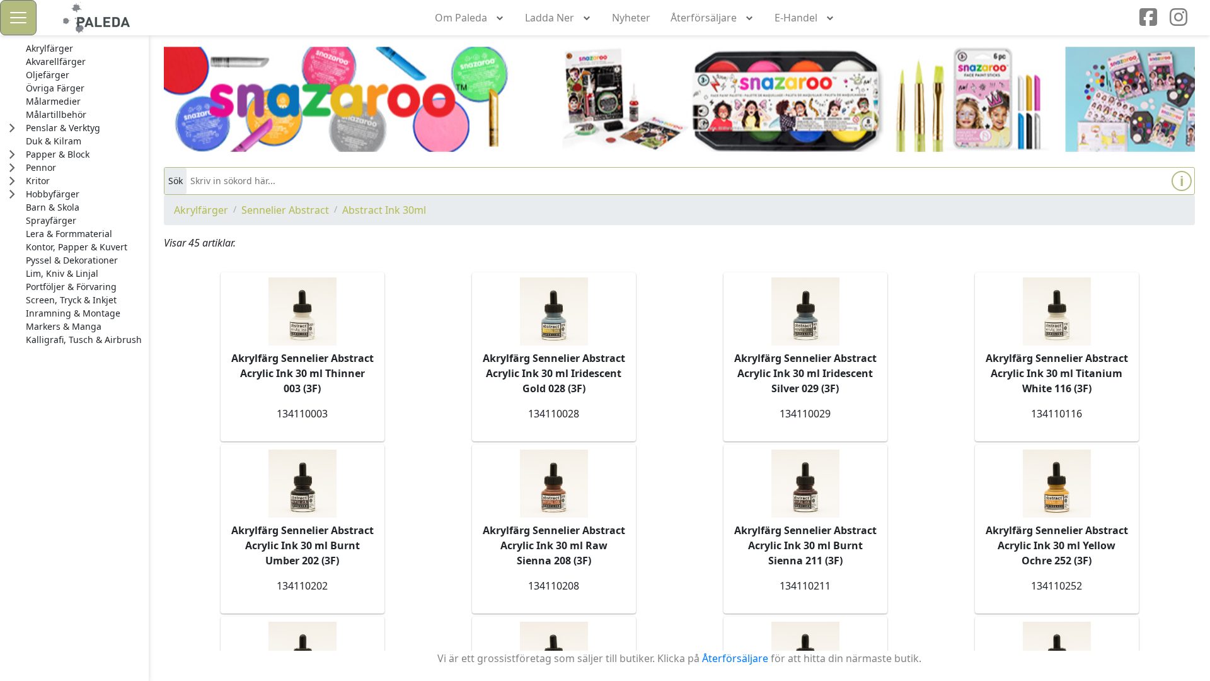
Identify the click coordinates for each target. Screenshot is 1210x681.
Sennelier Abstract (285, 210)
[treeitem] (83, 48)
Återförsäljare (735, 658)
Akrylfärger (201, 210)
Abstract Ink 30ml (384, 210)
